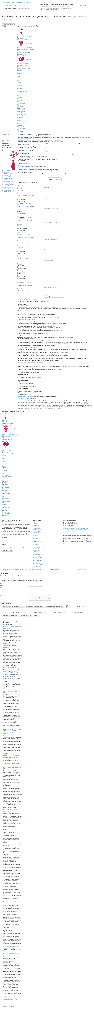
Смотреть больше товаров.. (54, 296)
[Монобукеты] (21, 105)
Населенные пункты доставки (26, 398)
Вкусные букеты (36, 547)
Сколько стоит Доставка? (11, 755)
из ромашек (35, 544)
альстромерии (36, 537)
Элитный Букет (28, 43)
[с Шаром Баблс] (21, 114)
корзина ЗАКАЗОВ (37, 566)
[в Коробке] (20, 95)
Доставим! (26, 63)
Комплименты (29, 47)
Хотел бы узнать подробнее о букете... (12, 691)
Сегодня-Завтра (21, 128)
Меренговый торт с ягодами (26, 206)
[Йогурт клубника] (54, 260)
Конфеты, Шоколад (37, 545)
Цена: (18, 190)
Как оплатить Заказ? (9, 902)
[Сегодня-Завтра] (21, 126)
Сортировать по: (23, 182)
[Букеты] (19, 80)
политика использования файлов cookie (75, 530)
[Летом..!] (20, 70)
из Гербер (19, 85)
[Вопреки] (54, 250)
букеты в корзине (37, 528)
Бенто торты (81, 137)
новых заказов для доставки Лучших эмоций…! (12, 999)
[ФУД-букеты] (20, 88)
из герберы (35, 535)
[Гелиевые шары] (21, 120)
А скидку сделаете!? (9, 676)
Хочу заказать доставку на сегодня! (11, 646)
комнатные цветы (37, 529)
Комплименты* (21, 109)
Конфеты (25, 54)
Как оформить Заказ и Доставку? (10, 810)
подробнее (29, 193)
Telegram (62, 141)
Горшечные (27, 52)
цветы (62, 137)
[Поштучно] (20, 73)
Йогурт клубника (22, 258)
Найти (4, 26)
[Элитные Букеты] (22, 101)
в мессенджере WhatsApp (10, 964)
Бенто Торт (27, 68)
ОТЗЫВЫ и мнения (37, 557)
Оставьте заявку (21, 396)
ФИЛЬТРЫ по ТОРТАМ (7, 139)
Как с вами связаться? (10, 667)
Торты (23, 66)
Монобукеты (20, 106)
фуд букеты (74, 137)
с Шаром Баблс (21, 116)
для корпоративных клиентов (32, 140)
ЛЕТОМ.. (35, 522)
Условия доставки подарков (26, 319)
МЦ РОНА (11, 569)
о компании (35, 559)
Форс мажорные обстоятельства (27, 347)
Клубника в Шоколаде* (38, 548)
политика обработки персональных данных (73, 526)
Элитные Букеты (21, 103)
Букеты (24, 34)
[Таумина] (54, 187)
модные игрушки (37, 532)
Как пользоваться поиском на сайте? (12, 767)
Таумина (20, 185)
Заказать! (21, 193)
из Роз (18, 83)
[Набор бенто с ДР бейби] (54, 222)
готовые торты (36, 553)
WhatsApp (56, 141)
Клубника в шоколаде (22, 91)
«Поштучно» (6, 631)
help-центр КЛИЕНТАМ (38, 564)
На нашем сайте (22, 162)
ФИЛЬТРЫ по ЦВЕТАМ (7, 133)
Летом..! (19, 71)
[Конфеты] (20, 123)
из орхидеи (35, 542)
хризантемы (36, 540)
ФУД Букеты (27, 65)
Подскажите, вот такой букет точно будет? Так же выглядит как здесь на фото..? (12, 731)
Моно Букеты (28, 36)
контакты (35, 567)
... (17, 79)
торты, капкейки (36, 550)
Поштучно (27, 30)
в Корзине (26, 39)
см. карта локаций (72, 143)
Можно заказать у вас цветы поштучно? (12, 627)
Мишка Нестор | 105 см (24, 285)
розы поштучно (36, 534)
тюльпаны (35, 538)
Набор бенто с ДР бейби (24, 220)
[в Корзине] (20, 98)
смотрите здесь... (41, 581)
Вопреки (20, 248)
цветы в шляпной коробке (39, 526)
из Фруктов (20, 92)
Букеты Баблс (28, 50)
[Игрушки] (20, 117)
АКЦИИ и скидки (37, 556)
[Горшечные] (20, 129)
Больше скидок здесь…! (9, 689)
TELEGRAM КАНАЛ (19, 569)
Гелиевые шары (29, 59)
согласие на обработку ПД (76, 529)
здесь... (16, 994)
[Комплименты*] (21, 108)
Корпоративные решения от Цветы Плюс (30, 363)
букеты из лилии (37, 541)
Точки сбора (60, 143)
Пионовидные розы (22, 77)
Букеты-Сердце (30, 49)
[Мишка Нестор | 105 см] (54, 287)
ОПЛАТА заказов (37, 562)
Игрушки (25, 55)
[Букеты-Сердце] (21, 111)
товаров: (82, 3)
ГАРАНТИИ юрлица (37, 560)
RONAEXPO (5, 569)
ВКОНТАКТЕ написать (30, 569)
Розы (18, 76)
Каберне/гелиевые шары (25, 237)
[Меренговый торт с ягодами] (54, 208)
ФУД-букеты (20, 89)
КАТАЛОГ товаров (37, 523)
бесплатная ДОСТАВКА (38, 563)
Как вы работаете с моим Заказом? (11, 953)
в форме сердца (37, 531)
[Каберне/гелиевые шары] (54, 239)
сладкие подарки (27, 138)
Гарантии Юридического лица (26, 299)
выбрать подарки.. (54, 179)
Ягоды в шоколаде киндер (25, 196)
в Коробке (26, 38)
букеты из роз (36, 525)
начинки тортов (36, 554)
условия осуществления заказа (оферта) (76, 527)
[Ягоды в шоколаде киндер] (54, 198)
